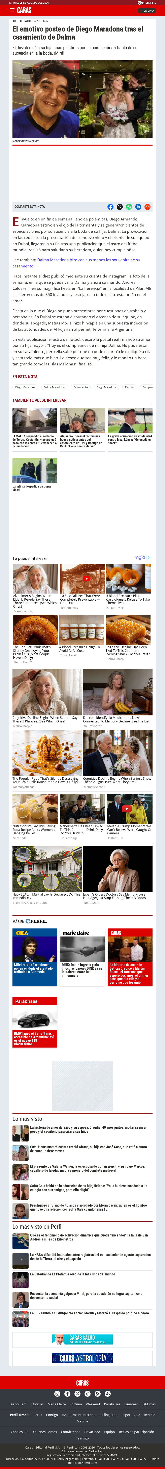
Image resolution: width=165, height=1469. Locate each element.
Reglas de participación (136, 1432)
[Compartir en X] (120, 207)
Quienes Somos (45, 1432)
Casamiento (80, 387)
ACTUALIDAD (20, 21)
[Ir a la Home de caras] (24, 12)
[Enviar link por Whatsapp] (129, 207)
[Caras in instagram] (57, 1394)
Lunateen (131, 1404)
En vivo (149, 10)
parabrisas (34, 1002)
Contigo (52, 1415)
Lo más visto (27, 1118)
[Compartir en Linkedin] (138, 207)
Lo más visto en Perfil (37, 1226)
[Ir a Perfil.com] (147, 3)
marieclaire (82, 933)
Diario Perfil (18, 1404)
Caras (37, 1415)
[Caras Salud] (82, 1343)
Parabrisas (112, 1404)
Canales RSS (20, 1432)
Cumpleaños (150, 387)
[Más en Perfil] (36, 922)
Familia (129, 387)
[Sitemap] (108, 1394)
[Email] (147, 207)
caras (130, 933)
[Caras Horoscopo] (82, 1362)
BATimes (149, 1404)
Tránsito (82, 1438)
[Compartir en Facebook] (110, 207)
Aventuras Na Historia (78, 1415)
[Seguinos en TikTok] (88, 1394)
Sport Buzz (131, 1415)
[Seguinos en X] (77, 1394)
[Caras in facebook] (67, 1394)
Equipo (109, 1432)
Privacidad (92, 1432)
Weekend (93, 1404)
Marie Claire (57, 1404)
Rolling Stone (109, 1415)
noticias (34, 933)
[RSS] (98, 1394)
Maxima (83, 1421)
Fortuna (76, 1404)
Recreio (149, 1415)
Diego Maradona (25, 387)
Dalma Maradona (54, 387)
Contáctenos (70, 1432)
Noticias (37, 1404)
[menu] (12, 10)
